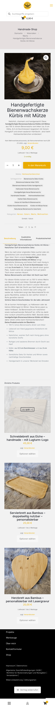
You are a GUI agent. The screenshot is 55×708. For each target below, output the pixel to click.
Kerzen (20, 214)
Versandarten (12, 675)
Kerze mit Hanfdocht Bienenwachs (27, 202)
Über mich (11, 643)
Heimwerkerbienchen (36, 196)
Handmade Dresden (18, 196)
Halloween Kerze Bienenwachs (27, 189)
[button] (46, 57)
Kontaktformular (14, 649)
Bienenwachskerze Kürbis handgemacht (27, 185)
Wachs (25, 36)
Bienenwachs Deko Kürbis (33, 179)
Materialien (31, 33)
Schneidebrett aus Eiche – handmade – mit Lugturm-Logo (27, 438)
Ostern (27, 214)
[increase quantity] (18, 165)
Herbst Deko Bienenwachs (27, 199)
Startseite (18, 33)
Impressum (10, 666)
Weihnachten (42, 214)
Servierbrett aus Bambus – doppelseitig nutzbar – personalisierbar (27, 516)
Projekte (10, 632)
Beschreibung (10, 238)
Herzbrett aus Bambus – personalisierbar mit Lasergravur (27, 599)
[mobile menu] (51, 5)
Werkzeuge (11, 637)
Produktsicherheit (43, 238)
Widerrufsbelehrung (14, 680)
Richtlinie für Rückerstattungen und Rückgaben (26, 673)
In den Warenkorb (37, 165)
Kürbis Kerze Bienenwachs (18, 206)
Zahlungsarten (30, 680)
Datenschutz (22, 666)
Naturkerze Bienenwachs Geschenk (27, 209)
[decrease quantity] (7, 165)
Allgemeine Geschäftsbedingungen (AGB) (23, 670)
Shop (8, 655)
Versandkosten (32, 143)
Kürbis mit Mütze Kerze (38, 206)
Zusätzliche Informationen (26, 238)
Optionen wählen (27, 453)
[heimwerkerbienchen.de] (27, 5)
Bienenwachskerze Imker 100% (27, 182)
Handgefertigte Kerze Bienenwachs (27, 192)
